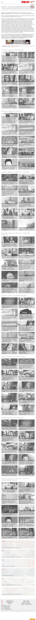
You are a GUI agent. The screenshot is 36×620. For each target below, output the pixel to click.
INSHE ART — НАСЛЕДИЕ (5, 12)
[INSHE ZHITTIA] (28, 1)
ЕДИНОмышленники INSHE (9, 601)
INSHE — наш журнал (26, 600)
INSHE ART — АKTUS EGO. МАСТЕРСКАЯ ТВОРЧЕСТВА (14, 9)
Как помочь (9, 603)
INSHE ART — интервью (26, 602)
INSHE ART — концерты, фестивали (26, 603)
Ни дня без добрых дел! (9, 602)
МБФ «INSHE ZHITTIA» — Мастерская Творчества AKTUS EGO (21, 37)
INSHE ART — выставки (26, 601)
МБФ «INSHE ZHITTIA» (10, 600)
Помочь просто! (4, 38)
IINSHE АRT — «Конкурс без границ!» (26, 604)
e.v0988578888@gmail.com (8, 609)
